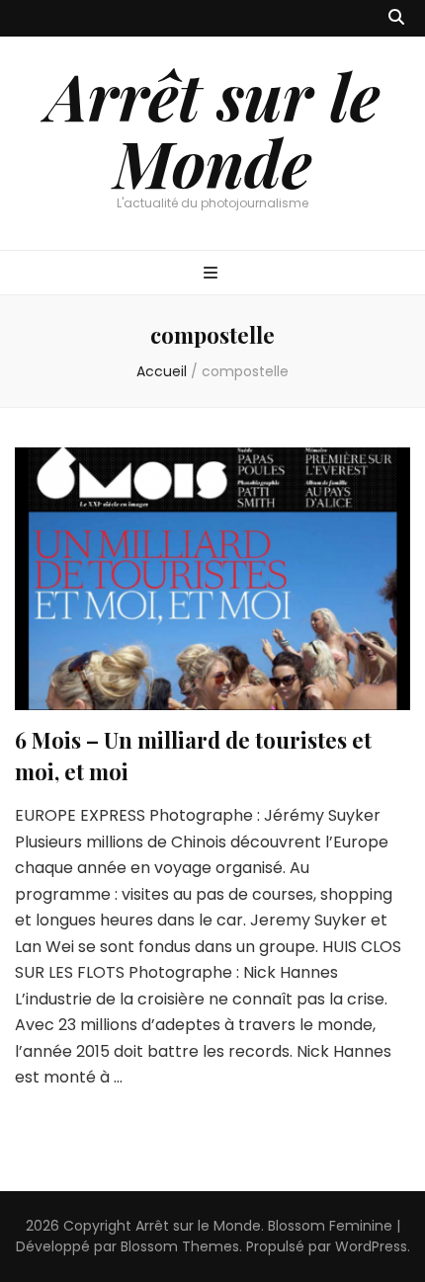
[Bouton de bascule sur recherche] (396, 18)
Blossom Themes (180, 1246)
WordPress (371, 1246)
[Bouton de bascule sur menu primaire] (213, 274)
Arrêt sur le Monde (213, 128)
